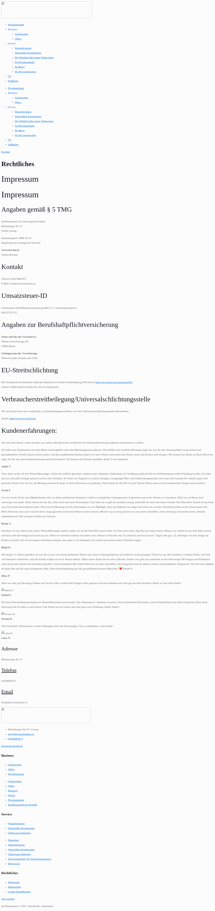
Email (7, 691)
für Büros (20, 67)
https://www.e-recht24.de (23, 418)
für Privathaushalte (24, 62)
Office (18, 38)
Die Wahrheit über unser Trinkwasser (34, 57)
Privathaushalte (16, 24)
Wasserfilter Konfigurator (28, 53)
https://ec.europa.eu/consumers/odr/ (114, 382)
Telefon (8, 670)
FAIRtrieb (13, 81)
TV (9, 76)
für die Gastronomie (25, 71)
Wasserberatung (23, 48)
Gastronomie (21, 34)
